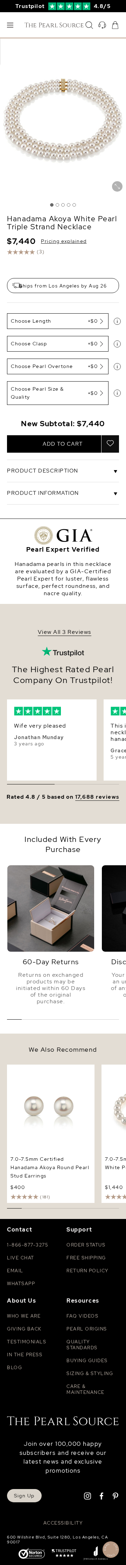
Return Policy (87, 1271)
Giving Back (24, 1329)
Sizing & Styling (89, 1373)
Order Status (85, 1245)
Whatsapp (21, 1284)
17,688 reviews (97, 797)
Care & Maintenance (85, 1389)
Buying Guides (87, 1361)
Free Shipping (86, 1258)
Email (15, 1271)
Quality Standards (82, 1345)
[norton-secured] (32, 1554)
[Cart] (115, 25)
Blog (14, 1368)
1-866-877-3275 (27, 1245)
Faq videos (82, 1316)
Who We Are (24, 1316)
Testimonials (26, 1342)
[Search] (89, 25)
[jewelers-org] (95, 1553)
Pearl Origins (86, 1329)
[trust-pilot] (64, 1553)
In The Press (24, 1355)
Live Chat (20, 1258)
